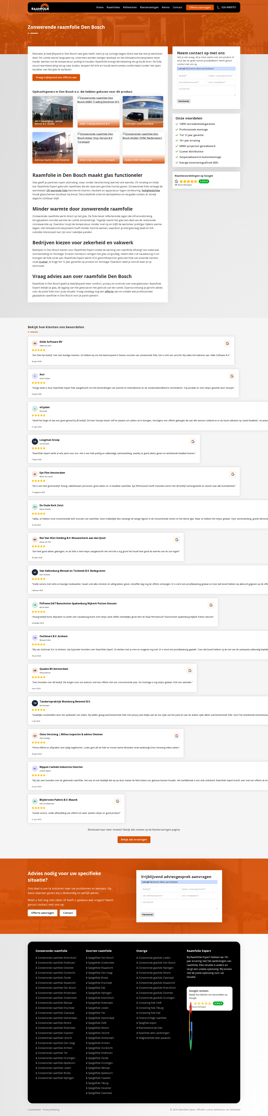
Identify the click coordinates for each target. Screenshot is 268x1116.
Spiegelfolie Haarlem (99, 1078)
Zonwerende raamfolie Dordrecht (56, 972)
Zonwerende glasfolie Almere (154, 972)
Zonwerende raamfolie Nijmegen (56, 1078)
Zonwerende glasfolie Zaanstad (156, 977)
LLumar (43, 261)
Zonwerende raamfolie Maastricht (57, 982)
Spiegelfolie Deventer (99, 1088)
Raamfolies (113, 7)
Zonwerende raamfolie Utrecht (55, 1038)
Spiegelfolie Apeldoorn (100, 1073)
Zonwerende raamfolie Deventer (56, 967)
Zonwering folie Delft (149, 1002)
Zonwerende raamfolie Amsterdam (57, 993)
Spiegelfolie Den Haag (100, 972)
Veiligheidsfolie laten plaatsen (154, 1038)
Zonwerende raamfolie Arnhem (55, 1048)
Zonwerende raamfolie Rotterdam (56, 1028)
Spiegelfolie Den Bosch (101, 957)
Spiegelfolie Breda (98, 977)
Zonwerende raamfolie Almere (54, 1023)
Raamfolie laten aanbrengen (154, 1033)
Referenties (130, 7)
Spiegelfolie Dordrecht (100, 1048)
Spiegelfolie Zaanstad (100, 1093)
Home (99, 7)
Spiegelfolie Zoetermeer (101, 962)
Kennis (166, 7)
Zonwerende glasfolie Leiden (154, 957)
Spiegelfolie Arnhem (99, 1043)
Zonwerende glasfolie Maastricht (156, 982)
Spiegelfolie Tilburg (98, 1083)
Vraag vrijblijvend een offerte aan (56, 77)
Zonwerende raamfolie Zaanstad (56, 1013)
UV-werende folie (57, 190)
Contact (177, 7)
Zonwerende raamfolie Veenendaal (57, 1018)
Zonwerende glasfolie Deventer (155, 993)
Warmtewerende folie (150, 1028)
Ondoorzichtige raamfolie (152, 1018)
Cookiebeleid (34, 1109)
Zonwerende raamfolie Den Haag (56, 1043)
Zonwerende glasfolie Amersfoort (157, 987)
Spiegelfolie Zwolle (98, 1058)
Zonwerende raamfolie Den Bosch (57, 987)
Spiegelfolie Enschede (100, 982)
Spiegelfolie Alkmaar (99, 1068)
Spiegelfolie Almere (98, 1028)
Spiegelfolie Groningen (100, 1063)
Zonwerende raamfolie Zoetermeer (57, 997)
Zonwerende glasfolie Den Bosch (156, 962)
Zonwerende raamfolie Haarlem (55, 1033)
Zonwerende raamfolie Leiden (54, 1068)
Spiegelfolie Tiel (96, 1013)
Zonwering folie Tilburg (150, 1008)
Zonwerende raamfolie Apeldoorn (56, 1063)
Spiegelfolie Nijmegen (100, 993)
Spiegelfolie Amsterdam (101, 1038)
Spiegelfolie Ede (96, 987)
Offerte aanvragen (200, 7)
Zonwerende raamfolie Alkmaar (55, 1002)
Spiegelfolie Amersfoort (101, 997)
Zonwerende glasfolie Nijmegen (155, 967)
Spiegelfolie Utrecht (98, 1033)
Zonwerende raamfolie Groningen (56, 1058)
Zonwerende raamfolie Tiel (52, 1053)
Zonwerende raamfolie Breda (54, 1073)
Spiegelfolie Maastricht (100, 967)
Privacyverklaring (51, 1109)
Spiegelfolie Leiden (98, 1008)
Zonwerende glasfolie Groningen (156, 997)
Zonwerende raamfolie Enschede (56, 1008)
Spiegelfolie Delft (97, 1023)
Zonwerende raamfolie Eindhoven (56, 962)
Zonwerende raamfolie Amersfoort (57, 957)
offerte (109, 291)
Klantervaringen (149, 7)
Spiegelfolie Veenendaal (101, 1018)
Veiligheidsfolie (151, 190)
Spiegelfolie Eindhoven (100, 1053)
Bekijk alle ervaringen (134, 839)
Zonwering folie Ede (149, 1013)
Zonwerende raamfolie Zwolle (54, 977)
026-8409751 (228, 7)
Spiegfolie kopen (147, 1023)
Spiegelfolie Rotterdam (100, 1002)
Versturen (183, 101)
